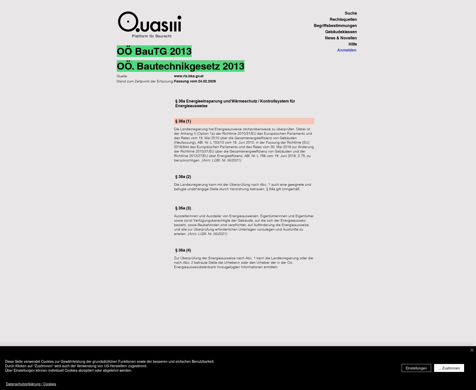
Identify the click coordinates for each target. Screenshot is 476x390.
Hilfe (353, 44)
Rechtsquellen (343, 19)
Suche (351, 13)
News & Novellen (341, 38)
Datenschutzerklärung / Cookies (31, 383)
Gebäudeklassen (341, 31)
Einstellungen (416, 367)
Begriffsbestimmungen (340, 25)
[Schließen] (472, 350)
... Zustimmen (449, 367)
